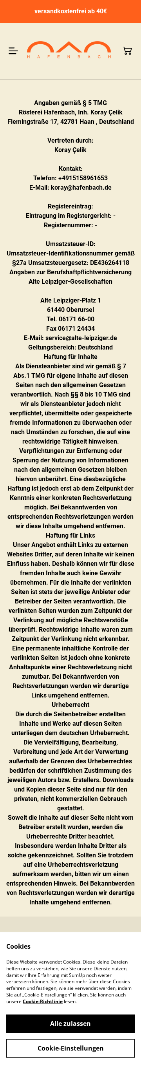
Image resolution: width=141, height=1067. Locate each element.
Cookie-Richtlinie (43, 1001)
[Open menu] (13, 51)
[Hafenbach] (69, 51)
